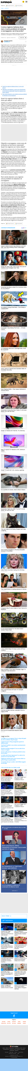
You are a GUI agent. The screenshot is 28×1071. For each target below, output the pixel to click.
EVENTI (24, 1023)
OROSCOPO (3, 1023)
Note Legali (11, 1052)
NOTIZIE (3, 1021)
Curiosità (6, 8)
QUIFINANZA (23, 1049)
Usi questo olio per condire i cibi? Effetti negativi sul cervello (13, 762)
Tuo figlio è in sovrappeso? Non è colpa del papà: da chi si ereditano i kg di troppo (13, 739)
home (2, 8)
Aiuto (18, 1053)
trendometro (9, 920)
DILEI (15, 1049)
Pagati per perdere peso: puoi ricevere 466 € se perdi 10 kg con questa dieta (13, 759)
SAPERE (24, 1021)
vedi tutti (14, 890)
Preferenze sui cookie (12, 1053)
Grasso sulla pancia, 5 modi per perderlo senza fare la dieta (13, 752)
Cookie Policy (20, 1052)
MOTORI (14, 1021)
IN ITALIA (14, 1023)
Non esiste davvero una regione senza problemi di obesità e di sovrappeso (14, 94)
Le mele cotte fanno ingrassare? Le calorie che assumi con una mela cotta (13, 755)
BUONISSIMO (12, 1050)
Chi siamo (6, 1052)
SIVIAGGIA (18, 1049)
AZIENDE (19, 1023)
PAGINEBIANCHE (6, 1049)
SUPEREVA (16, 1050)
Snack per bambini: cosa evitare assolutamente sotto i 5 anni (13, 745)
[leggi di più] (26, 41)
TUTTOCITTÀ (11, 1049)
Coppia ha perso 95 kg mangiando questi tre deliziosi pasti (12, 742)
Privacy (16, 1052)
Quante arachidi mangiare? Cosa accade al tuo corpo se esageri (13, 749)
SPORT (8, 1021)
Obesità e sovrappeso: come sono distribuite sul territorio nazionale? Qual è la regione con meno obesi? (14, 91)
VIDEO (19, 1021)
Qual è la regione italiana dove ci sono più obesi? (13, 87)
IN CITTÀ (9, 1023)
